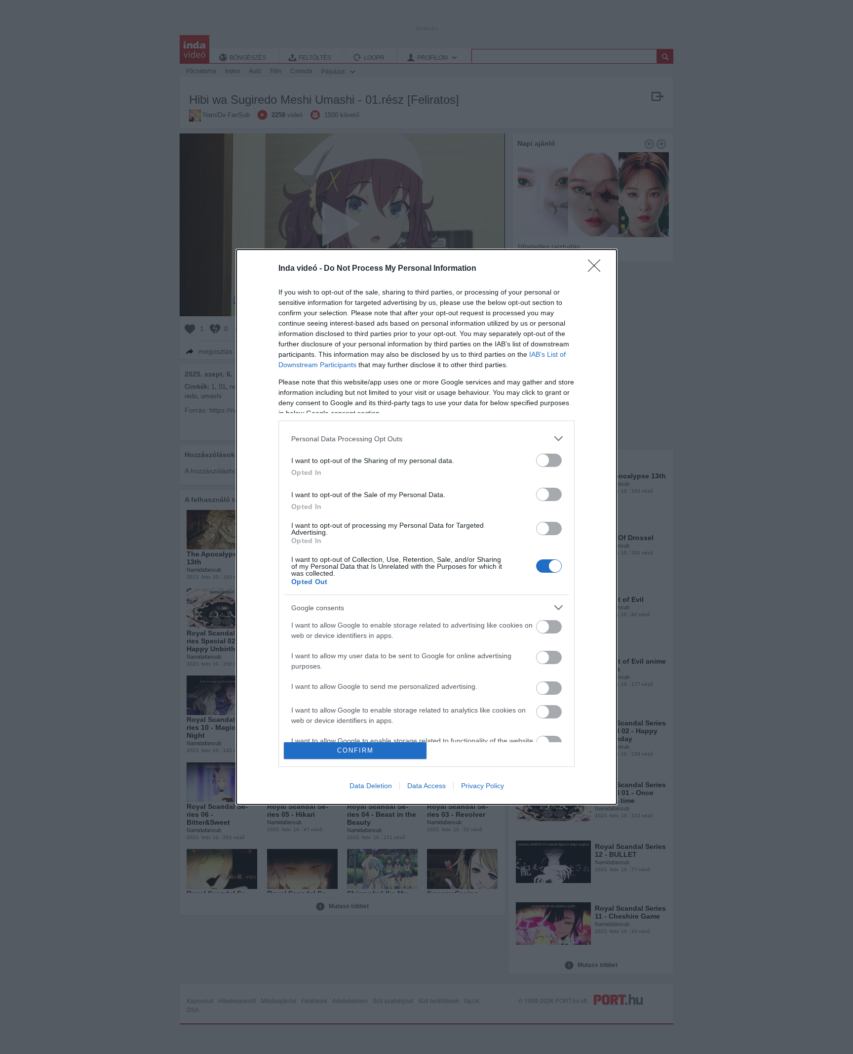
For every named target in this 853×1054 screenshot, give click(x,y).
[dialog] (426, 527)
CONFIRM (355, 750)
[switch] (549, 460)
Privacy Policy (482, 786)
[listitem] (426, 438)
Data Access (426, 786)
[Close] (597, 268)
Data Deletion (370, 786)
